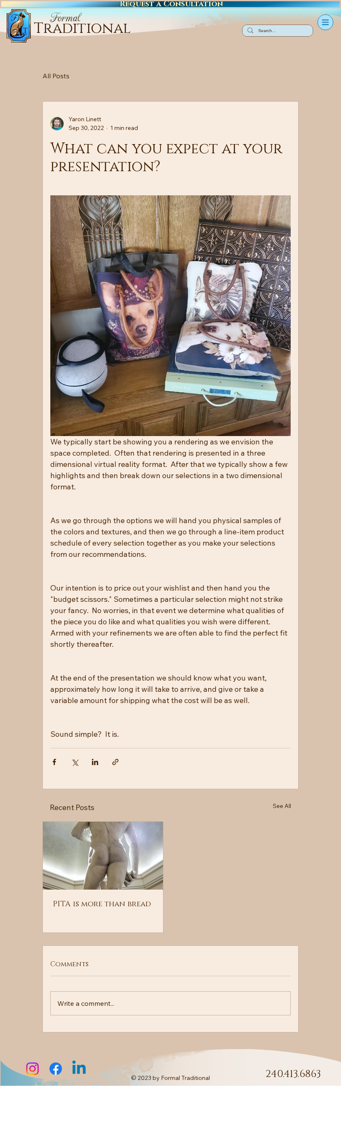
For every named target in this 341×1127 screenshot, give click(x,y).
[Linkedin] (79, 1068)
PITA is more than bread (102, 904)
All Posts (55, 76)
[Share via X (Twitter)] (75, 762)
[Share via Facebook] (54, 762)
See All (282, 806)
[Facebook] (55, 1068)
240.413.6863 (293, 1074)
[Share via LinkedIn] (95, 762)
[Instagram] (32, 1068)
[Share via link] (115, 762)
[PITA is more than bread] (103, 856)
